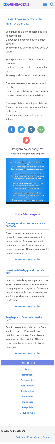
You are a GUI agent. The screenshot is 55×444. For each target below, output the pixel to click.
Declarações (27, 391)
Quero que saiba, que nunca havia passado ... (25, 225)
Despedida (27, 407)
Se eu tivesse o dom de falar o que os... (24, 21)
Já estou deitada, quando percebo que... (25, 272)
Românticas (27, 374)
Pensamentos (27, 380)
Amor (27, 369)
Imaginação (27, 402)
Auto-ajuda (27, 396)
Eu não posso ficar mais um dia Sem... (24, 319)
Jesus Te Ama (27, 413)
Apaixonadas (27, 385)
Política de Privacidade (27, 437)
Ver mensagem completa (29, 259)
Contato (47, 437)
